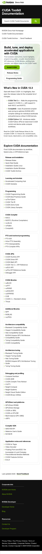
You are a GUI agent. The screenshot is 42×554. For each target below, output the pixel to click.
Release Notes (10, 160)
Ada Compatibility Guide (14, 333)
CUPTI (7, 384)
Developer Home (8, 507)
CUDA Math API (11, 262)
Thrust (7, 301)
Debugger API (10, 273)
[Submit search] (35, 21)
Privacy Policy (7, 541)
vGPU (7, 418)
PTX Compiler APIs (12, 246)
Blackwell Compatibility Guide (16, 327)
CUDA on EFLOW (11, 413)
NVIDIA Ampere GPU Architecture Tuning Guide (20, 362)
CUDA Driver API (11, 259)
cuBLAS (8, 283)
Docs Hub (19, 2)
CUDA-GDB (9, 379)
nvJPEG (8, 317)
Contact (11, 546)
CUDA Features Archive (14, 457)
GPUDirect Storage (12, 408)
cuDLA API (9, 267)
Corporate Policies (24, 543)
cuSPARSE (9, 293)
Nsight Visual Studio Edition (15, 392)
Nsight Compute (11, 387)
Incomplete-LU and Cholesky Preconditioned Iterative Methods (17, 453)
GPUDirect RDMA (12, 405)
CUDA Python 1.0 (15, 119)
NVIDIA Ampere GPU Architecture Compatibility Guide (17, 336)
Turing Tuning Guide (12, 366)
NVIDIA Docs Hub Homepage (13, 31)
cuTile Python (10, 199)
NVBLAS (8, 314)
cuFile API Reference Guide (15, 270)
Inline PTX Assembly (13, 241)
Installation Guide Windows (15, 168)
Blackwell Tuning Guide (14, 353)
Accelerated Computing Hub (15, 181)
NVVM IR (8, 434)
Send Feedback (26, 38)
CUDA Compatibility (12, 343)
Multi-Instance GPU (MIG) (14, 416)
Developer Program (9, 528)
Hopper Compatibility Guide (15, 330)
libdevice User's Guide (13, 431)
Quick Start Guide (11, 163)
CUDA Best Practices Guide (15, 197)
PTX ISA (8, 238)
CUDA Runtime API (12, 257)
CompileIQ (12, 108)
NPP (7, 312)
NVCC (7, 218)
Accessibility (12, 543)
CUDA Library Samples (13, 207)
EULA (7, 460)
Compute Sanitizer (12, 376)
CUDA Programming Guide (15, 194)
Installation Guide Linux (13, 166)
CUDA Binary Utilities (13, 395)
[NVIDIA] (8, 2)
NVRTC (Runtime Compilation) (16, 220)
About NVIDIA (7, 494)
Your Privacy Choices (20, 541)
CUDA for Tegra (11, 444)
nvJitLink (8, 223)
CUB (7, 296)
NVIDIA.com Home (9, 489)
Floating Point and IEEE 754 (15, 449)
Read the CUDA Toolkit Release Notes (16, 131)
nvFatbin (8, 226)
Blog (3, 511)
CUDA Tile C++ (14, 100)
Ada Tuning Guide (12, 358)
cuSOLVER (9, 291)
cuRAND (8, 288)
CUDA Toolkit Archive (10, 38)
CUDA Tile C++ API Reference (16, 265)
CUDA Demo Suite (12, 205)
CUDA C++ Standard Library (15, 299)
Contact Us (6, 524)
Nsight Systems (11, 389)
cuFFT (7, 286)
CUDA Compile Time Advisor (16, 382)
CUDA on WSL (10, 410)
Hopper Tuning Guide (13, 356)
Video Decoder (10, 447)
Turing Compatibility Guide (15, 340)
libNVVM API (10, 429)
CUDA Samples (11, 184)
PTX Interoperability (12, 244)
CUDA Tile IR (10, 202)
